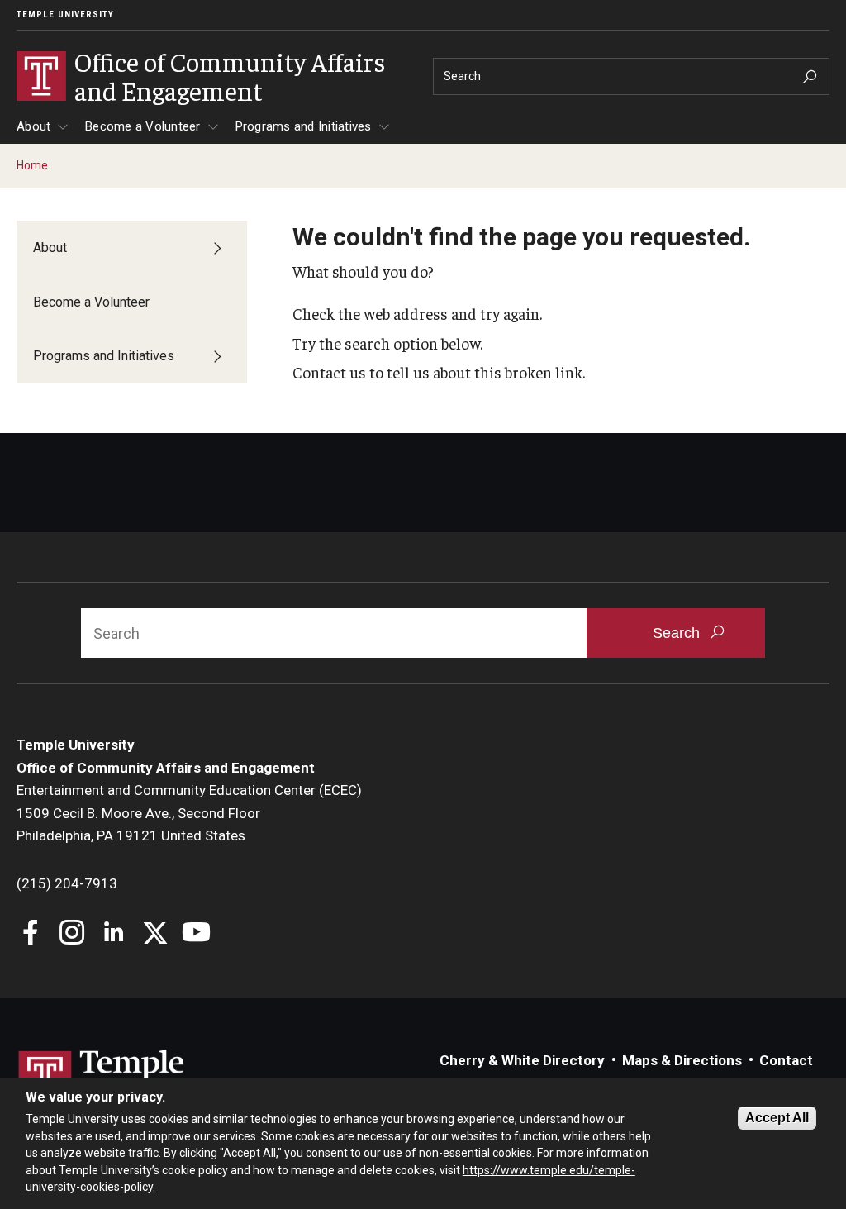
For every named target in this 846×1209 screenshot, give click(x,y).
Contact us (329, 372)
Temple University (65, 14)
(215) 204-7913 (67, 883)
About (33, 126)
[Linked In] (113, 934)
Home (32, 165)
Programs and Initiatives (303, 126)
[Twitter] (154, 934)
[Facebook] (31, 934)
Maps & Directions (682, 1060)
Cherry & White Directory (522, 1060)
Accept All (777, 1118)
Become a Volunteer (143, 126)
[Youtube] (196, 934)
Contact (786, 1060)
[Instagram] (72, 934)
